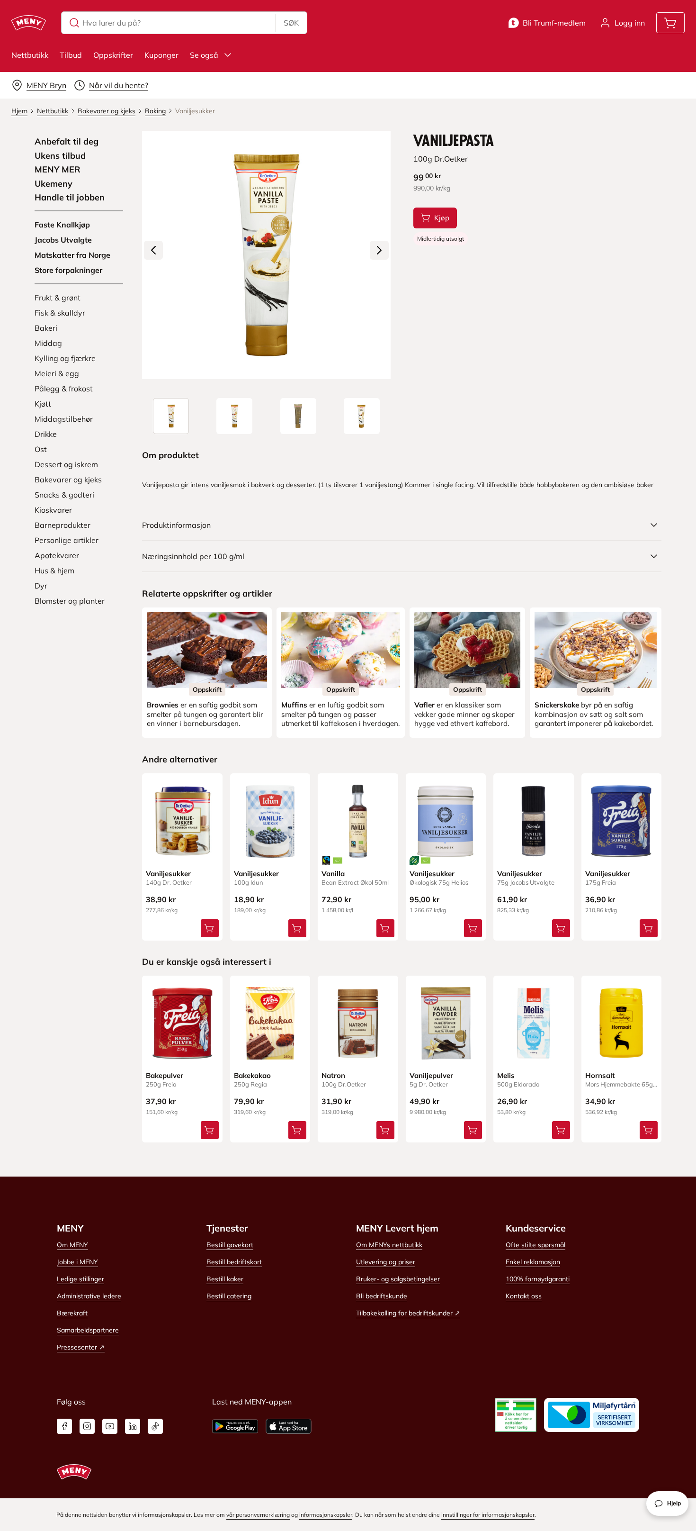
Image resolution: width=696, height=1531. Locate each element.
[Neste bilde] (379, 250)
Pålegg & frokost (64, 388)
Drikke (46, 434)
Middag (48, 343)
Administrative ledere (89, 1296)
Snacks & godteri (64, 494)
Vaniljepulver (431, 1075)
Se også (204, 55)
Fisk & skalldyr (60, 312)
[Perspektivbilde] (362, 416)
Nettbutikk (29, 55)
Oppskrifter (113, 55)
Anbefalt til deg (66, 141)
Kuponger (161, 55)
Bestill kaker (224, 1279)
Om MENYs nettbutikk (389, 1245)
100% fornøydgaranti (538, 1279)
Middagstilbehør (64, 419)
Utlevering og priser (385, 1262)
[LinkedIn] (132, 1426)
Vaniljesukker (168, 873)
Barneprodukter (62, 525)
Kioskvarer (53, 510)
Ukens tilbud (60, 156)
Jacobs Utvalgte (63, 240)
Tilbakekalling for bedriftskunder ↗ (408, 1313)
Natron (333, 1075)
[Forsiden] (234, 416)
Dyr (41, 585)
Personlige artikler (66, 540)
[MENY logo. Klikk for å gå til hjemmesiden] (28, 22)
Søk (291, 22)
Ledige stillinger (80, 1279)
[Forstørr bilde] (266, 255)
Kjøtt (43, 403)
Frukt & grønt (57, 297)
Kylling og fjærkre (65, 358)
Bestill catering (228, 1296)
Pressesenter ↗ (81, 1347)
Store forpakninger (68, 270)
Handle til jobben (70, 197)
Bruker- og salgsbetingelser (398, 1279)
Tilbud (71, 55)
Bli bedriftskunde (381, 1296)
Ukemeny (53, 184)
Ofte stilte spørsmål (535, 1245)
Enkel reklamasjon (533, 1262)
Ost (41, 449)
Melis (506, 1075)
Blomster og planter (70, 601)
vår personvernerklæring (258, 1514)
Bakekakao (252, 1075)
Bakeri (46, 328)
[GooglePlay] (235, 1426)
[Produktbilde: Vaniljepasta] (171, 416)
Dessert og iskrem (66, 464)
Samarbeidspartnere (88, 1330)
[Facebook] (64, 1426)
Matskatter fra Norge (72, 255)
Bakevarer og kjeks (68, 479)
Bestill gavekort (229, 1245)
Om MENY (72, 1245)
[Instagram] (87, 1426)
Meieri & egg (57, 373)
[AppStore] (289, 1426)
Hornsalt (600, 1075)
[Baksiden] (298, 416)
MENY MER (57, 169)
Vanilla (333, 873)
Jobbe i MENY (77, 1262)
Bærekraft (72, 1313)
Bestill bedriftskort (234, 1262)
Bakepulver (164, 1075)
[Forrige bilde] (153, 250)
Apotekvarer (57, 555)
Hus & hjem (54, 570)
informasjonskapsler (325, 1514)
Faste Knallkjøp (62, 224)
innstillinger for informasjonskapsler (488, 1514)
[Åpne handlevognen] (670, 22)
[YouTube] (109, 1426)
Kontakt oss (524, 1296)
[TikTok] (155, 1426)
